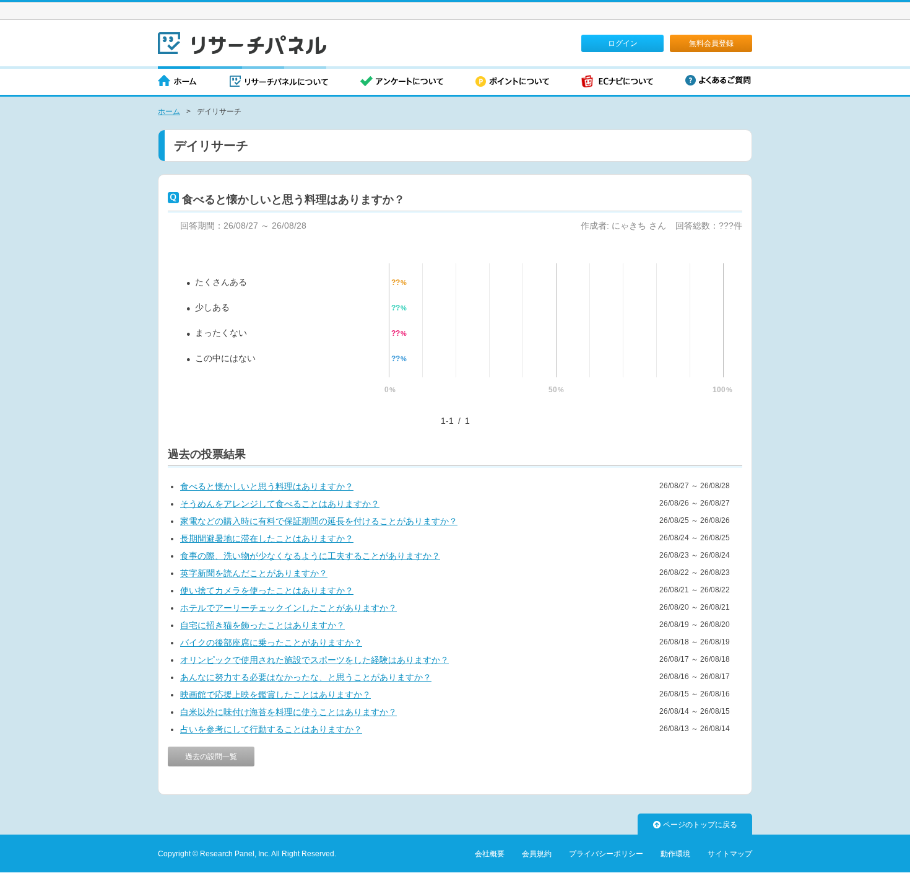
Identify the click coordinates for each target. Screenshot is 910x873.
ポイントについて (512, 82)
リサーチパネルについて (279, 82)
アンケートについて (401, 82)
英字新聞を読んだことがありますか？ (253, 573)
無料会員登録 (711, 43)
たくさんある (221, 282)
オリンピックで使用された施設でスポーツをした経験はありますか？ (314, 660)
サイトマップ (730, 853)
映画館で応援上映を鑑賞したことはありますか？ (275, 695)
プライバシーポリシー (606, 853)
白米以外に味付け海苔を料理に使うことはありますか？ (288, 712)
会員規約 (537, 853)
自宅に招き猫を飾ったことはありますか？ (262, 625)
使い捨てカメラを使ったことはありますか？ (266, 590)
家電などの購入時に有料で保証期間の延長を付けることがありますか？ (318, 521)
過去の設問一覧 (211, 756)
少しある (212, 307)
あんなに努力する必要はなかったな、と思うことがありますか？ (305, 677)
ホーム (177, 82)
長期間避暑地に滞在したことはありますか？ (266, 538)
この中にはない (225, 358)
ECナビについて (617, 82)
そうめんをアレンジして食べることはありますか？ (279, 504)
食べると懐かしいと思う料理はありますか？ (266, 486)
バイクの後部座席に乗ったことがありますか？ (271, 642)
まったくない (221, 333)
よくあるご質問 (718, 80)
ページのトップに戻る (700, 824)
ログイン (623, 43)
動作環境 (675, 853)
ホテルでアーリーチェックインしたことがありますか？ (288, 608)
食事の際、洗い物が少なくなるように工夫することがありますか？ (310, 556)
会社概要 (490, 853)
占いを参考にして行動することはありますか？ (271, 729)
